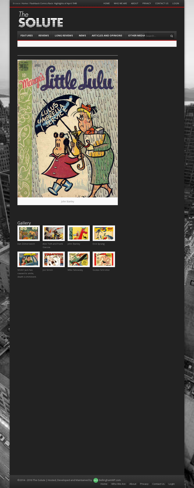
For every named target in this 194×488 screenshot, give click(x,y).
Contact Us (161, 3)
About (134, 3)
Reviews (43, 35)
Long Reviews (64, 35)
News (82, 35)
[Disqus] (67, 328)
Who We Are (120, 3)
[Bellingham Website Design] (96, 480)
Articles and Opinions (107, 35)
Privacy (146, 3)
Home (25, 3)
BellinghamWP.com (110, 480)
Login (175, 3)
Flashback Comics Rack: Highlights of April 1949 (53, 3)
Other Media (136, 35)
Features (26, 35)
